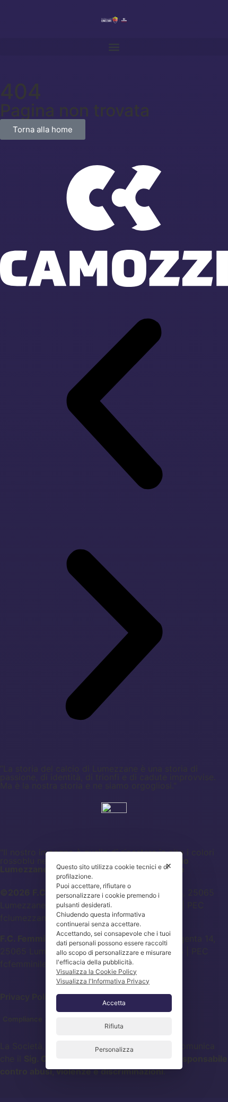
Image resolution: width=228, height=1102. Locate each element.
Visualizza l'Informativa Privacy (103, 981)
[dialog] (114, 960)
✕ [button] (168, 865)
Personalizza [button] (114, 1049)
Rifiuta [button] (114, 1026)
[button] (114, 47)
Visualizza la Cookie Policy (96, 971)
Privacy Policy (28, 996)
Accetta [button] (114, 1003)
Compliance (22, 1019)
